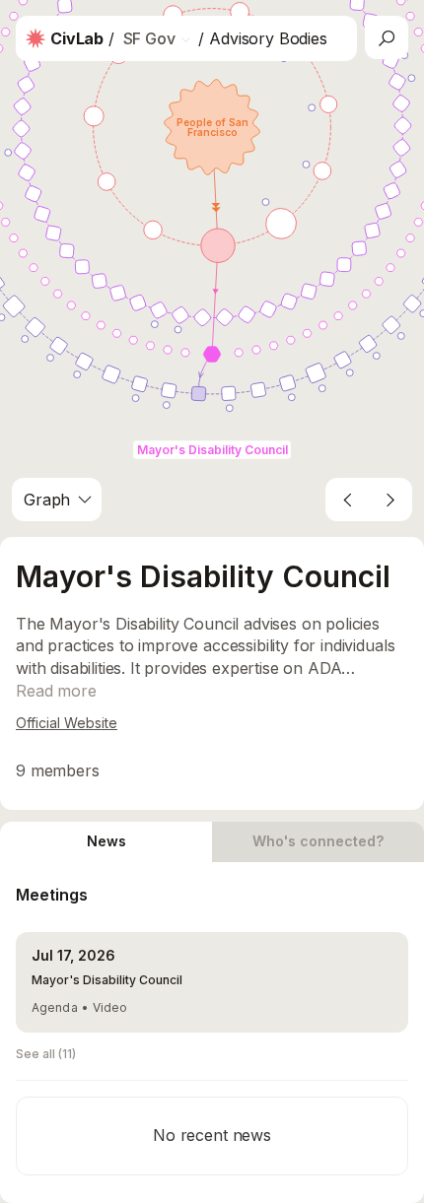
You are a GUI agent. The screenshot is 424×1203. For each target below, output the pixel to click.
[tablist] (212, 842)
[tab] (106, 842)
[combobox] (57, 499)
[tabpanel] (212, 1032)
